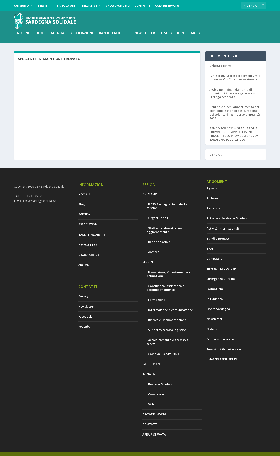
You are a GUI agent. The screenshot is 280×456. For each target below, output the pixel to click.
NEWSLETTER (144, 33)
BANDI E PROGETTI (113, 33)
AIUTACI (197, 33)
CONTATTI (142, 5)
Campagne (156, 394)
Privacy (83, 296)
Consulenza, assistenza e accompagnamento (165, 288)
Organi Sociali (158, 218)
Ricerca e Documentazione (167, 320)
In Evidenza (215, 299)
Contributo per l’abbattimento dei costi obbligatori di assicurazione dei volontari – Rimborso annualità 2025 (234, 112)
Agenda (212, 188)
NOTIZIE (23, 33)
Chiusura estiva (220, 66)
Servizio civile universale (224, 349)
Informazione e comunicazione (170, 310)
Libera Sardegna (218, 309)
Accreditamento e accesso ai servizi (168, 342)
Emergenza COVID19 (221, 268)
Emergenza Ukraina (221, 279)
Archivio (153, 252)
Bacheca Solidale (160, 384)
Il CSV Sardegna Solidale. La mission (167, 206)
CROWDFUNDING (118, 5)
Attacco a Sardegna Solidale (227, 218)
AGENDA (57, 33)
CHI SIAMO (21, 5)
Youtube (84, 326)
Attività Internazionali (223, 228)
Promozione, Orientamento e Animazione (168, 274)
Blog (40, 33)
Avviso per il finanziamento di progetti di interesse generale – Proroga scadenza (232, 93)
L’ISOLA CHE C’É (173, 33)
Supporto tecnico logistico (167, 330)
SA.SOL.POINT (67, 5)
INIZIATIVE (89, 5)
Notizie (212, 329)
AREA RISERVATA (167, 5)
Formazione (156, 300)
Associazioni (215, 208)
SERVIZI (43, 5)
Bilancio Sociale (159, 242)
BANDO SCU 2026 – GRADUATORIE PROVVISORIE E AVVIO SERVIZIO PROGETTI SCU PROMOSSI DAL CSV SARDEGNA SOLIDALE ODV (233, 133)
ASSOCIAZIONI (81, 33)
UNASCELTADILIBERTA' (222, 359)
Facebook (85, 316)
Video (152, 404)
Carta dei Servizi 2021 (163, 354)
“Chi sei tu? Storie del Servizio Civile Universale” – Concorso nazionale (234, 77)
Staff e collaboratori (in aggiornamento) (164, 230)
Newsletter (86, 306)
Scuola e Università (220, 339)
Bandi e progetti (218, 238)
